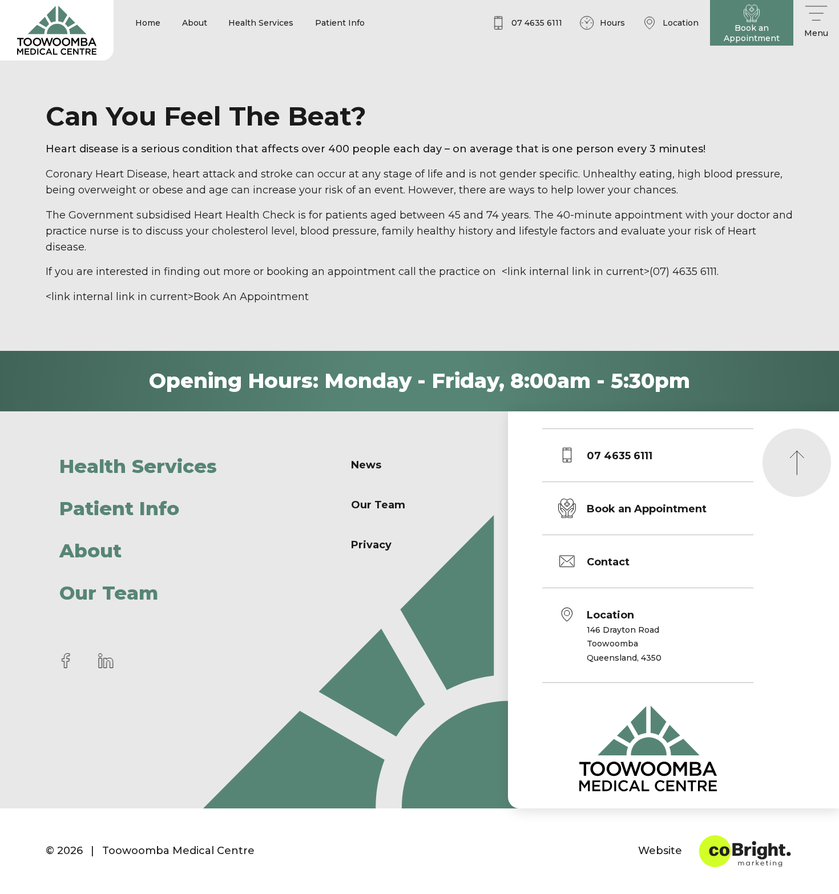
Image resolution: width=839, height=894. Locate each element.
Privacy (371, 545)
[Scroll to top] (797, 462)
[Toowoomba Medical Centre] (57, 30)
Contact (608, 562)
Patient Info (340, 23)
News (366, 465)
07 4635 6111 (619, 456)
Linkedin (105, 660)
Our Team (108, 592)
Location (624, 636)
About (194, 23)
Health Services (260, 23)
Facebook (65, 660)
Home (147, 23)
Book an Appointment (647, 509)
